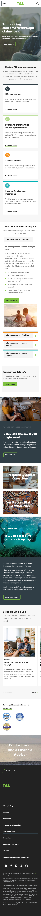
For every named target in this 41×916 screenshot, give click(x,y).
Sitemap (6, 851)
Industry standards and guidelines (16, 857)
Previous (8, 692)
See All (5, 621)
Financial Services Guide (12, 825)
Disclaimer (7, 819)
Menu (4, 3)
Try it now (10, 455)
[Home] (20, 4)
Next (34, 692)
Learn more (9, 44)
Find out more (12, 597)
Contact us (18, 745)
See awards (7, 708)
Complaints (7, 838)
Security (6, 812)
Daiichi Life (29, 873)
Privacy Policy (8, 806)
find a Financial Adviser (20, 752)
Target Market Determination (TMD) (14, 897)
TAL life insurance (27, 570)
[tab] (20, 240)
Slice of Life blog (9, 832)
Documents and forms (11, 844)
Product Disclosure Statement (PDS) (20, 896)
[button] (8, 795)
